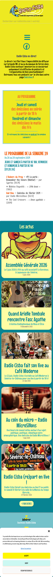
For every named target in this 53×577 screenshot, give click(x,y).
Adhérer (26, 519)
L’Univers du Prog (14, 176)
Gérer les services (26, 548)
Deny (26, 563)
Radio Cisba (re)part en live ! (26, 479)
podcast (34, 134)
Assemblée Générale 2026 (26, 265)
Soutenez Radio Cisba (26, 522)
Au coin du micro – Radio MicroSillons (26, 422)
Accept (26, 555)
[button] (49, 531)
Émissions (28, 77)
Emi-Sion (10, 193)
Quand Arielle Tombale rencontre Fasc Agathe (26, 316)
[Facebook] (26, 46)
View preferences (26, 570)
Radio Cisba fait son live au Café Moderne (26, 368)
